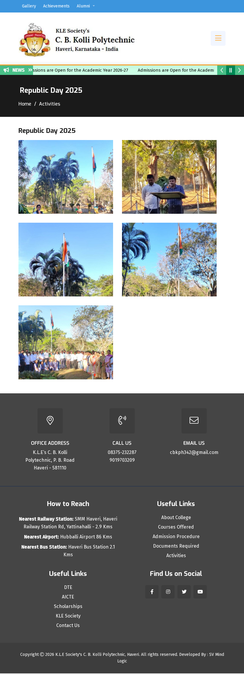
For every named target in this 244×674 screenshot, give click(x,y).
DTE (68, 587)
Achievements (56, 6)
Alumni (83, 6)
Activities (176, 555)
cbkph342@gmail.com (194, 452)
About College (176, 517)
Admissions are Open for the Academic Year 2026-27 (66, 70)
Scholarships (68, 606)
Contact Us (68, 625)
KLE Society (68, 616)
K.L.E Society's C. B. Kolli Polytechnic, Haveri (97, 654)
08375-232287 (122, 452)
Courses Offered (176, 527)
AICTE (68, 597)
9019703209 (122, 460)
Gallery (29, 6)
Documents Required (176, 546)
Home (24, 104)
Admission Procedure (176, 536)
